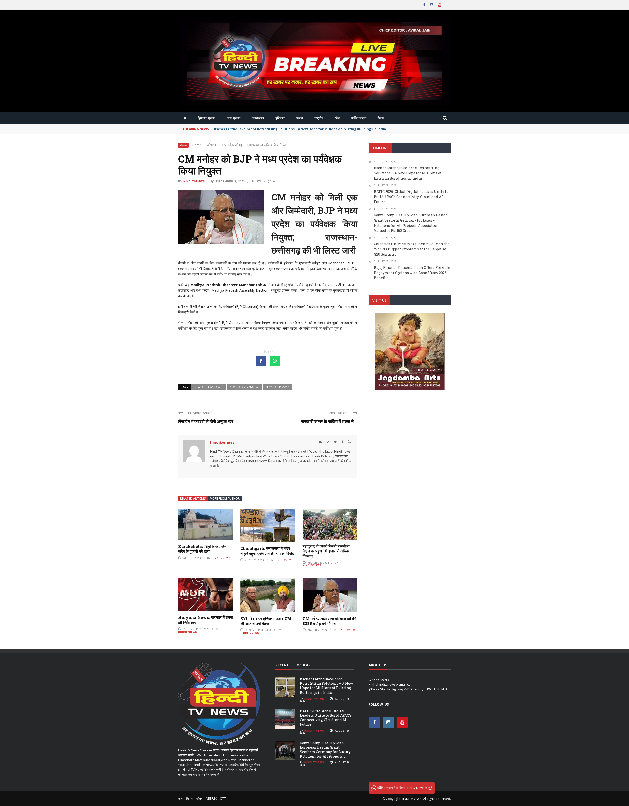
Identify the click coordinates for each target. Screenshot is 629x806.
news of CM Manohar (244, 387)
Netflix (211, 798)
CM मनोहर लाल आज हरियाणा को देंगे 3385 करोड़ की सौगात (329, 621)
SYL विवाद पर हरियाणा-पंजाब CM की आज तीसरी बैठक (265, 621)
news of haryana (277, 387)
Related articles (193, 498)
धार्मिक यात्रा (358, 118)
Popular (302, 665)
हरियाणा (280, 118)
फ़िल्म (381, 118)
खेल (337, 118)
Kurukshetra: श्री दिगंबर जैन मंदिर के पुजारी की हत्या (202, 549)
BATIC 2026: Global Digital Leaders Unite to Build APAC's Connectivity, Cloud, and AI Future (325, 718)
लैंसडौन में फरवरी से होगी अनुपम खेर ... (207, 421)
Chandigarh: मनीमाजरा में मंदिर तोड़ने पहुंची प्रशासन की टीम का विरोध (267, 551)
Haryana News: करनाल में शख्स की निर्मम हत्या (205, 620)
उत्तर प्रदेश (233, 118)
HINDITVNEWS (411, 798)
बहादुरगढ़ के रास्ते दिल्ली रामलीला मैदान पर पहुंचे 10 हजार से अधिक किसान (326, 551)
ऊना (180, 798)
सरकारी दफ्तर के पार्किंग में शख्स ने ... (329, 421)
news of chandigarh (208, 387)
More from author (225, 498)
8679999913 (380, 679)
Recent (282, 665)
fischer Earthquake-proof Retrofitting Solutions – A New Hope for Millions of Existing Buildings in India (326, 686)
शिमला (189, 798)
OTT (223, 798)
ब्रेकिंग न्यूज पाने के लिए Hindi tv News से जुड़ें (404, 787)
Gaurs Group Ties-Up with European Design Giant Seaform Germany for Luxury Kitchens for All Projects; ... (325, 750)
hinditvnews (194, 181)
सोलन (199, 798)
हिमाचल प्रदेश (206, 118)
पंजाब (299, 118)
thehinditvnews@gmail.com (392, 684)
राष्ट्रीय (318, 118)
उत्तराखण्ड (258, 118)
